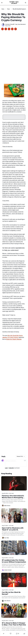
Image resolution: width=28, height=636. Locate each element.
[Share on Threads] (9, 29)
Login (6, 468)
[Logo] (14, 2)
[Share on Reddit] (15, 29)
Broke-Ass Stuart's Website (13, 339)
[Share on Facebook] (2, 29)
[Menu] (1, 2)
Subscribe (11, 468)
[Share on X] (6, 29)
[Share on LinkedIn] (12, 29)
